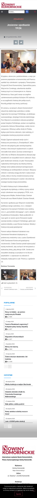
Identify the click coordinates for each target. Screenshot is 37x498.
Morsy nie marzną (11, 347)
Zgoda (18, 494)
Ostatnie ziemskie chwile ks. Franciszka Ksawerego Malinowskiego (15, 394)
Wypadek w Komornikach (14, 337)
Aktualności (19, 19)
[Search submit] (27, 11)
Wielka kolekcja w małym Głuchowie (18, 384)
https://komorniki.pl (18, 470)
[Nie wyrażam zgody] (34, 491)
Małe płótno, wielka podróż (14, 404)
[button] (16, 42)
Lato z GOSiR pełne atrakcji (15, 421)
